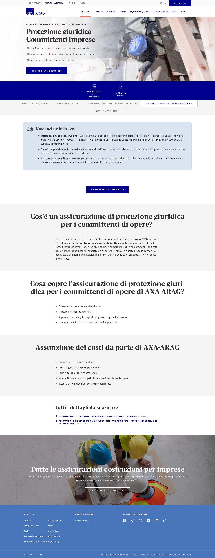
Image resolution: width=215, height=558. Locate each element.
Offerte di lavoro (31, 525)
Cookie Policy (157, 554)
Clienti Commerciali (54, 3)
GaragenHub (54, 536)
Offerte (85, 11)
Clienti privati (33, 3)
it (161, 3)
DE (25, 554)
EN (41, 554)
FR (31, 554)
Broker (27, 531)
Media (51, 525)
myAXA (82, 3)
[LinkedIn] (157, 520)
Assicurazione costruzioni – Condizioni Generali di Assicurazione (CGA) (103, 416)
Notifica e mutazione (165, 11)
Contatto (28, 520)
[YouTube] (149, 520)
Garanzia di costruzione (107, 111)
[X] (141, 520)
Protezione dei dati (139, 554)
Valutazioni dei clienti (33, 536)
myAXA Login (54, 531)
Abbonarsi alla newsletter (36, 541)
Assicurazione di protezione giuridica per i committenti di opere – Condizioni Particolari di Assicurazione (108, 422)
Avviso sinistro (54, 520)
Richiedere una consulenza (107, 189)
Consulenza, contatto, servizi (135, 11)
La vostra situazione (105, 11)
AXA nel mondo (82, 520)
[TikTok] (165, 520)
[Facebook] (125, 520)
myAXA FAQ (53, 541)
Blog (183, 11)
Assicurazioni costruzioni (35, 103)
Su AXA (72, 3)
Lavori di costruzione (68, 103)
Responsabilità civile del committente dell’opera (112, 103)
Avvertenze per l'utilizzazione (114, 554)
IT (36, 554)
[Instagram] (133, 520)
